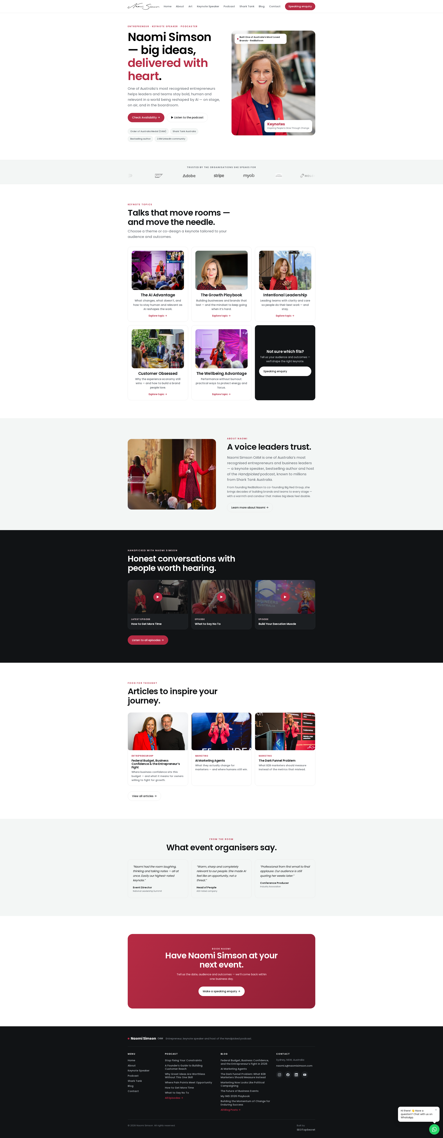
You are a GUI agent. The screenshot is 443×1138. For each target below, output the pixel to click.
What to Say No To (177, 1092)
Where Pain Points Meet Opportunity (188, 1082)
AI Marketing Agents (234, 1069)
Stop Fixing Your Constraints (183, 1060)
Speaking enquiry (300, 6)
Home (167, 6)
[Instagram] (279, 1074)
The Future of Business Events (240, 1091)
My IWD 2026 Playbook (235, 1096)
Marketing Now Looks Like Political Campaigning (243, 1084)
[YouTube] (304, 1074)
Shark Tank (246, 6)
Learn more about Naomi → (250, 507)
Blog (262, 6)
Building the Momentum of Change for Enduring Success (245, 1102)
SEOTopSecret (306, 1129)
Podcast (229, 6)
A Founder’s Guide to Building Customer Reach (183, 1067)
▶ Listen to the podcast (187, 117)
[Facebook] (288, 1074)
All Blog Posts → (231, 1110)
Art (190, 6)
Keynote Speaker (208, 6)
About (180, 6)
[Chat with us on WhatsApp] (434, 1129)
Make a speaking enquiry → (221, 991)
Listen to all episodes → (148, 640)
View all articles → (144, 796)
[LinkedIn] (296, 1074)
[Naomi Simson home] (143, 6)
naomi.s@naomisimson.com (294, 1065)
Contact (275, 6)
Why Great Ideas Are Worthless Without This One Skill (185, 1075)
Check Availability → (146, 117)
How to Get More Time (179, 1087)
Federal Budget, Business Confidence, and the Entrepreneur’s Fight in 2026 (245, 1062)
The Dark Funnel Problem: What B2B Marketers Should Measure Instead (243, 1075)
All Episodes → (174, 1098)
